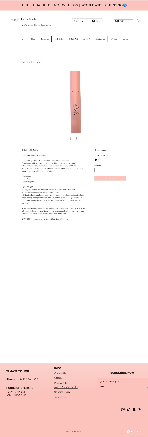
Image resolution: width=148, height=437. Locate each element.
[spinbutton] (100, 170)
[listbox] (123, 21)
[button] (123, 21)
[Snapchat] (134, 409)
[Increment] (103, 170)
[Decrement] (96, 170)
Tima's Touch (28, 19)
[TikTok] (128, 409)
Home (24, 62)
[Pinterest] (140, 409)
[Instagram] (123, 409)
